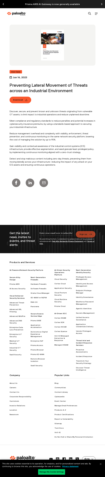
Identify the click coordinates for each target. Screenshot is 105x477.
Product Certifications (64, 414)
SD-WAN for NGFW (39, 298)
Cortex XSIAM (60, 318)
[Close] (101, 464)
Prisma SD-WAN (37, 354)
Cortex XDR (59, 322)
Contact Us (14, 392)
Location (13, 410)
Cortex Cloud (60, 284)
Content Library (61, 392)
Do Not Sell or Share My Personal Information (74, 437)
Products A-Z (60, 410)
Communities (60, 388)
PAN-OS (34, 302)
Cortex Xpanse (60, 331)
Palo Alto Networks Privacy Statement (67, 241)
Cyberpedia (59, 397)
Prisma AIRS (15, 284)
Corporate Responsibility (20, 397)
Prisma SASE (36, 321)
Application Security (63, 288)
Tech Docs (59, 428)
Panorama (35, 306)
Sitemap (58, 424)
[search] (89, 14)
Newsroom (14, 414)
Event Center (60, 401)
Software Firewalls (38, 289)
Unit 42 (58, 432)
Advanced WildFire (17, 316)
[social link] (51, 459)
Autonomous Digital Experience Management (39, 334)
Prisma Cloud (60, 306)
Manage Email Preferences (66, 406)
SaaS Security (15, 355)
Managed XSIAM (61, 345)
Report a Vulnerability (64, 419)
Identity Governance (85, 297)
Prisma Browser (37, 350)
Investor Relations (17, 406)
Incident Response (84, 356)
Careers (13, 388)
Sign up (83, 234)
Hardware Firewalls (38, 284)
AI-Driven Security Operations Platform (62, 272)
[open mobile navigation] (96, 14)
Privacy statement (70, 466)
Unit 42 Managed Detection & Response (61, 338)
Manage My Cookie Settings (52, 472)
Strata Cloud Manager (40, 293)
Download (18, 100)
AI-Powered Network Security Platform (26, 270)
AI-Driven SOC (60, 313)
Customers (14, 401)
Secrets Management (85, 313)
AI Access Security (17, 289)
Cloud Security (60, 279)
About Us (14, 383)
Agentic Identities (84, 309)
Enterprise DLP (37, 341)
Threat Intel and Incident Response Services (84, 343)
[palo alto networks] (16, 13)
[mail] (43, 182)
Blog (56, 383)
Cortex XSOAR (60, 327)
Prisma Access (37, 345)
